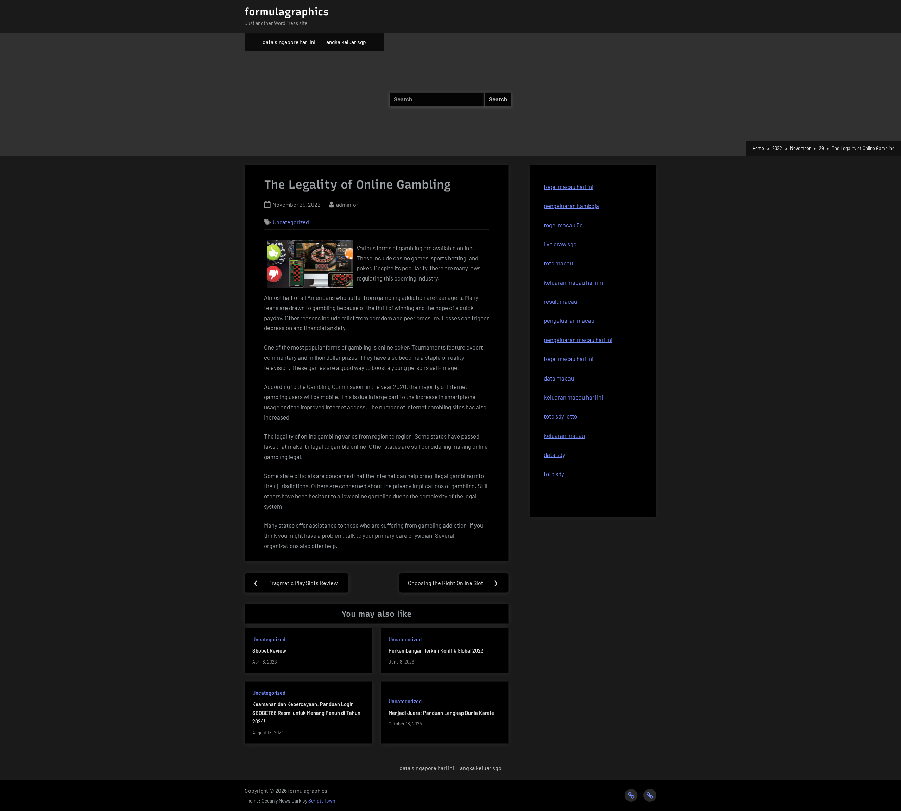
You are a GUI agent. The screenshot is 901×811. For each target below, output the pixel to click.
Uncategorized (291, 222)
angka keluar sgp (346, 41)
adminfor (347, 204)
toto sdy (554, 473)
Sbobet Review (269, 651)
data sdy (554, 454)
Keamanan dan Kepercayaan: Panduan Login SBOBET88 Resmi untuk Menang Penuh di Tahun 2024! (306, 712)
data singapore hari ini (289, 41)
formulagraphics (287, 12)
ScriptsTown (321, 801)
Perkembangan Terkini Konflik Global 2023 (436, 651)
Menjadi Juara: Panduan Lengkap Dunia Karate (441, 713)
